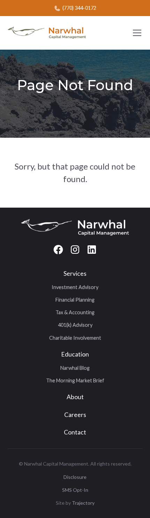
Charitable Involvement (75, 338)
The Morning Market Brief (75, 380)
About (75, 397)
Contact (75, 432)
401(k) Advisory (75, 325)
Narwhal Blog (75, 368)
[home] (47, 33)
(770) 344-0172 (79, 8)
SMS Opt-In (75, 490)
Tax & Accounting (75, 312)
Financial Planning (75, 300)
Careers (75, 414)
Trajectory (83, 503)
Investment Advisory (75, 287)
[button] (136, 32)
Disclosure (75, 477)
